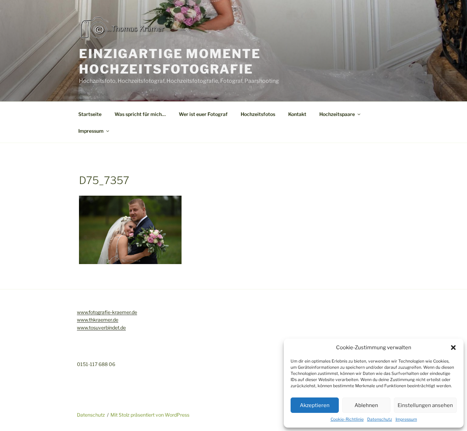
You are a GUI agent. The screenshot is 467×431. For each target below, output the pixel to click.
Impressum (406, 419)
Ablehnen (366, 405)
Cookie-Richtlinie (347, 419)
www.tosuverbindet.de (101, 327)
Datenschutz (379, 419)
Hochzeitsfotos (258, 114)
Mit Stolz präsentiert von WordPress (149, 415)
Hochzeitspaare (337, 114)
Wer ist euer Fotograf (203, 114)
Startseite (90, 114)
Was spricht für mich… (140, 114)
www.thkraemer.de (97, 320)
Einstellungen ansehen (425, 405)
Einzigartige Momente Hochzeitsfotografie (170, 61)
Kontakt (297, 114)
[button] (453, 347)
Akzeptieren (315, 405)
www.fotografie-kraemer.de (107, 312)
